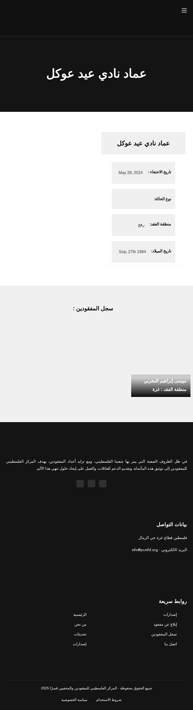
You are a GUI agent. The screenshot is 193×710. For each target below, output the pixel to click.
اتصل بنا (170, 644)
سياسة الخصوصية (74, 700)
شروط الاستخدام (109, 700)
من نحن (80, 624)
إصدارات (79, 644)
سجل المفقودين (164, 634)
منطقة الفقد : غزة (169, 389)
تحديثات (80, 634)
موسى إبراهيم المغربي (165, 380)
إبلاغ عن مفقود (165, 624)
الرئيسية (79, 614)
